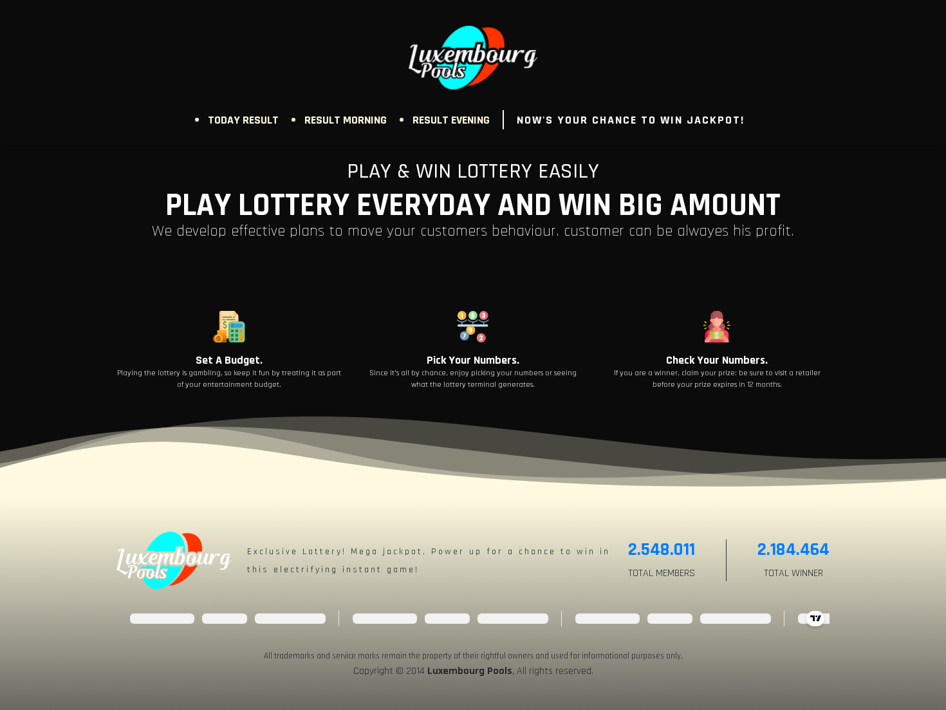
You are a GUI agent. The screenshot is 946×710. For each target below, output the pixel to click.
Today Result (243, 120)
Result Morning (345, 120)
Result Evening (451, 120)
